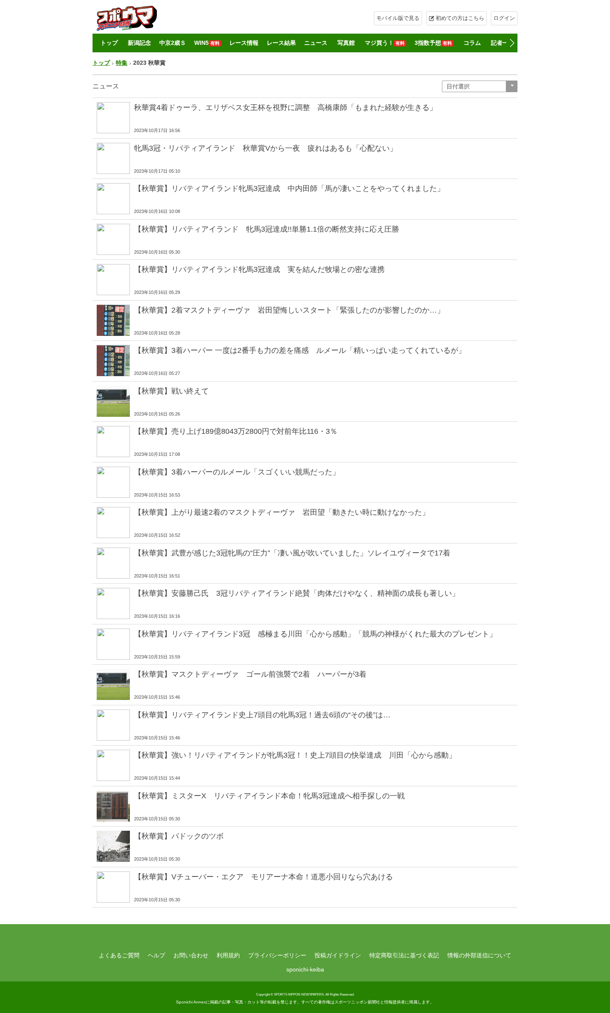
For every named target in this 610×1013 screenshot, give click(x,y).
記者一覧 (502, 42)
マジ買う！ (385, 42)
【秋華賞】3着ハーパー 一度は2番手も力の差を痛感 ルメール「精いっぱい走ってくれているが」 (300, 350)
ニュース (315, 42)
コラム (472, 42)
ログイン (504, 18)
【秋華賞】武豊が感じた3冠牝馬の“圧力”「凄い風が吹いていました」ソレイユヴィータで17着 (292, 553)
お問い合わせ (190, 955)
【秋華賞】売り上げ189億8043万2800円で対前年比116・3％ (235, 431)
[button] (511, 43)
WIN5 (207, 42)
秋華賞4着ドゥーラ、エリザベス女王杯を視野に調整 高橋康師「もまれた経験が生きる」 (285, 107)
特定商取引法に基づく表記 (404, 955)
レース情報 (244, 42)
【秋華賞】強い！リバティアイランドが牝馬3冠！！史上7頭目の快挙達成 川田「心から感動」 (295, 755)
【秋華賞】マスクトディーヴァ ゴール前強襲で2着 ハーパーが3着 (250, 674)
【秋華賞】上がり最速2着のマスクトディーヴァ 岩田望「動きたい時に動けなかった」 (281, 512)
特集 (121, 62)
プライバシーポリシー (277, 955)
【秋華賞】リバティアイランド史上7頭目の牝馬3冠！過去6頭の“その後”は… (262, 715)
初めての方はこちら (460, 18)
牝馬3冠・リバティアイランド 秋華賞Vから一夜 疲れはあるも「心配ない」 (265, 148)
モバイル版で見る (398, 18)
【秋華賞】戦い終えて (171, 391)
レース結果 (281, 42)
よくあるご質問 (119, 955)
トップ (109, 42)
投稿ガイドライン (338, 955)
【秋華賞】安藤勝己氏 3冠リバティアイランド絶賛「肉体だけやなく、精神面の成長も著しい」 (296, 593)
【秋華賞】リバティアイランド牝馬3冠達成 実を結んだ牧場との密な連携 (259, 269)
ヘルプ (156, 955)
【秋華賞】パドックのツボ (179, 836)
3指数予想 (433, 42)
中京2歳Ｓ (172, 42)
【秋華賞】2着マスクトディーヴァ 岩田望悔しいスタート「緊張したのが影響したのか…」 (289, 310)
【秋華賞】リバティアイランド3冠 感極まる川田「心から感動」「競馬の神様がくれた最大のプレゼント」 (315, 634)
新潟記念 (139, 42)
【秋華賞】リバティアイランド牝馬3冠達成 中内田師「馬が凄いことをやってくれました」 (289, 188)
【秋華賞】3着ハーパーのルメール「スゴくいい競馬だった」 (237, 472)
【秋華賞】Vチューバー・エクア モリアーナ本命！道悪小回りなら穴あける (263, 877)
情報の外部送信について (479, 955)
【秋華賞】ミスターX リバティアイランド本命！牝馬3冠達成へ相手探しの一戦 (269, 796)
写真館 (346, 42)
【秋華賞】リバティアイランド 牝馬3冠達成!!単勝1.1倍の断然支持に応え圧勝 (266, 229)
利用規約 (228, 955)
